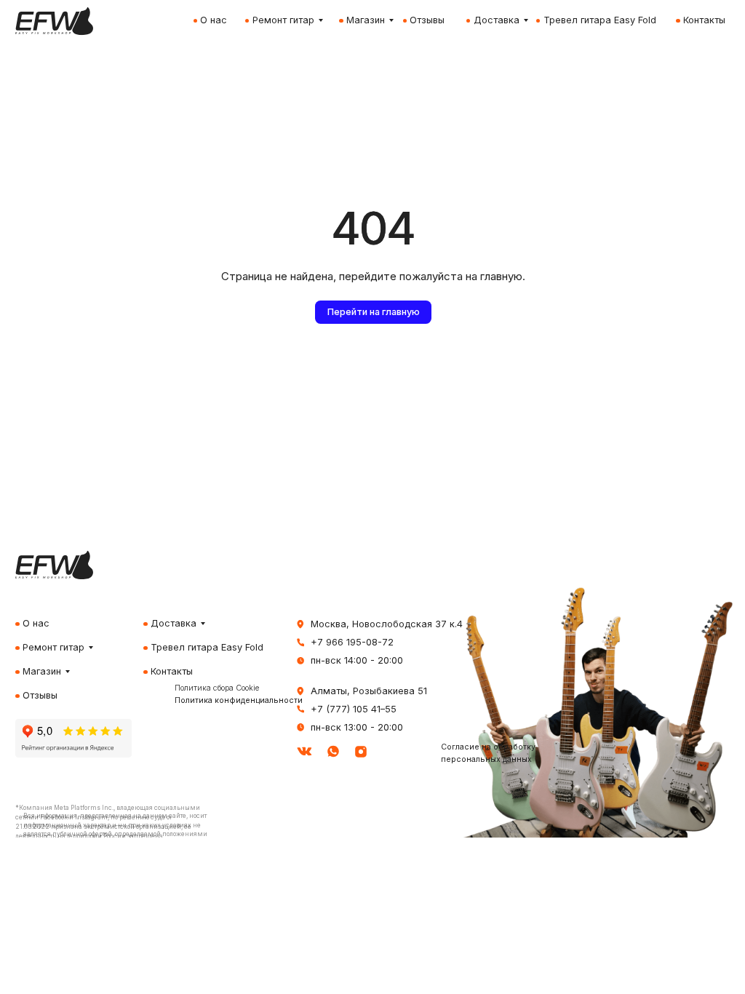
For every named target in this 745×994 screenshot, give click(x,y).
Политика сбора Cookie (217, 688)
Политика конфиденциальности (239, 700)
